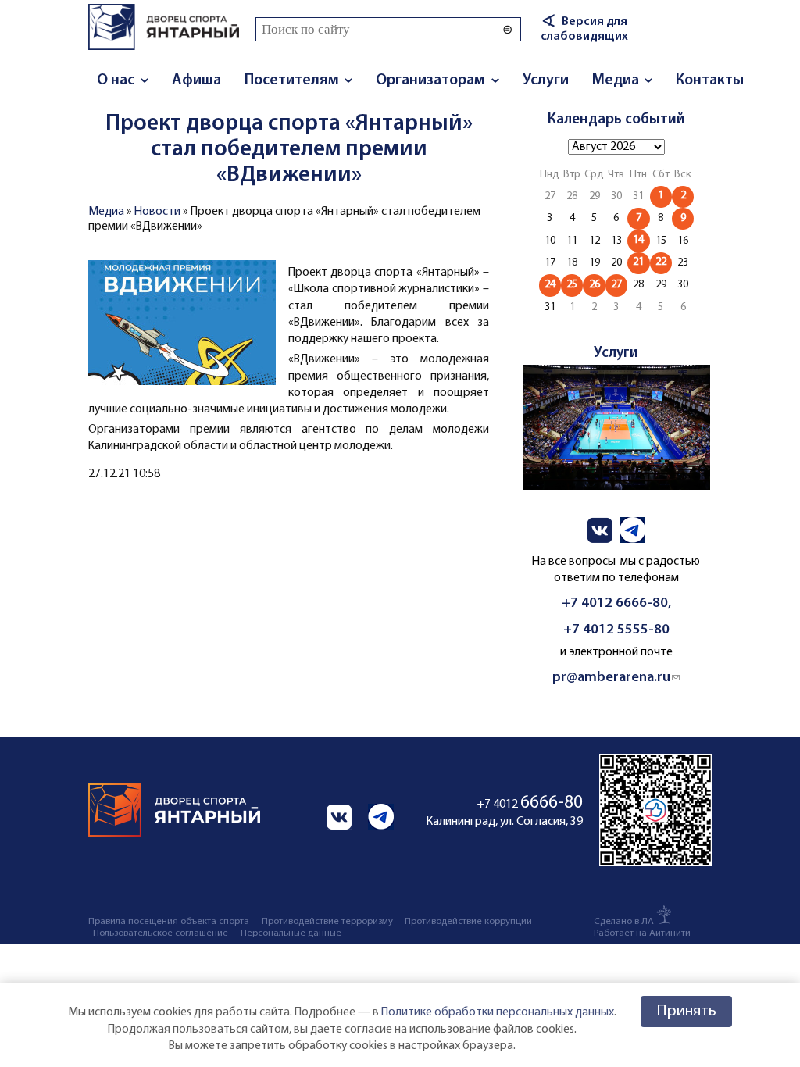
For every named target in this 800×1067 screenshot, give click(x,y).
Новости (157, 211)
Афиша (196, 80)
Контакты (710, 80)
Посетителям (292, 80)
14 (638, 240)
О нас (115, 80)
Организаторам (430, 80)
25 (571, 285)
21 (638, 262)
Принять (686, 1011)
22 (660, 262)
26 (594, 285)
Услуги (546, 80)
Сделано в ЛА (624, 921)
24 (550, 285)
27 (616, 285)
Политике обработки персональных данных (497, 1012)
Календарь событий (616, 119)
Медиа (615, 80)
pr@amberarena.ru (616, 677)
